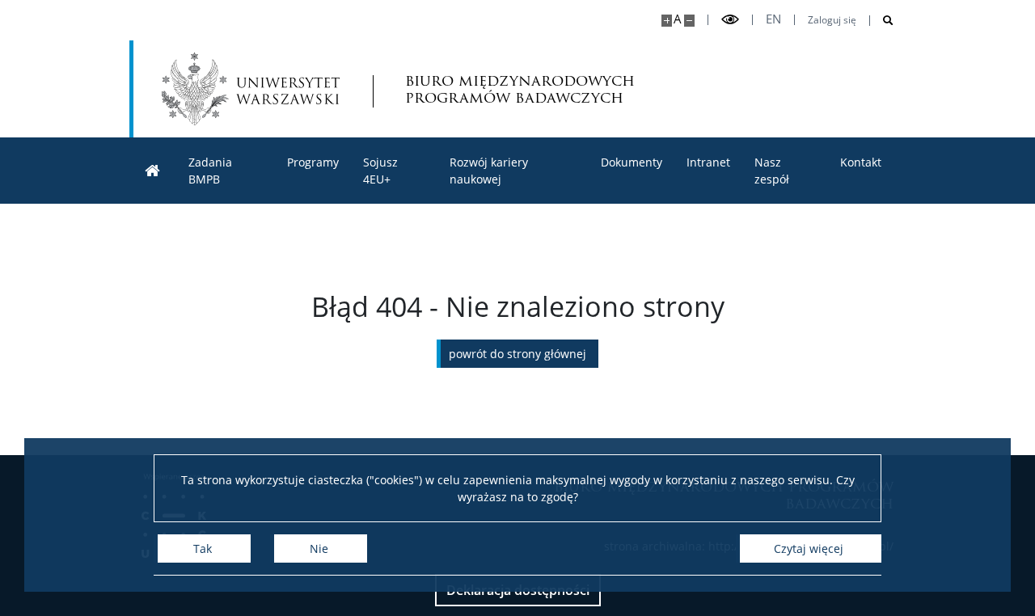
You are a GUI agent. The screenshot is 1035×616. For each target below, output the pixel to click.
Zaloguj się (832, 20)
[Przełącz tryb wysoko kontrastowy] (730, 20)
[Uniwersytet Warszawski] (251, 89)
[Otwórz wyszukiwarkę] (882, 20)
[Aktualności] (152, 171)
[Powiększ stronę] (666, 21)
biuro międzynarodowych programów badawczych (520, 89)
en (773, 19)
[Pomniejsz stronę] (689, 21)
